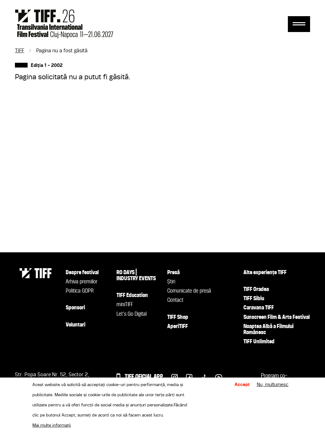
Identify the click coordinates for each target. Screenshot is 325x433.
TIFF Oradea (256, 289)
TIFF (19, 51)
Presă (173, 272)
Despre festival (82, 272)
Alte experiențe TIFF (265, 272)
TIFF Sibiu (253, 298)
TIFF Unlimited (259, 341)
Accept (242, 385)
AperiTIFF (177, 326)
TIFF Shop (177, 317)
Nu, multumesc (273, 385)
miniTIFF (124, 304)
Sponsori (75, 307)
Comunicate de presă (189, 291)
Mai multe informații (51, 425)
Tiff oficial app (144, 376)
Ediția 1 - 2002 (47, 66)
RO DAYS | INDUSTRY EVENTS (136, 275)
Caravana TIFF (258, 307)
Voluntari (75, 324)
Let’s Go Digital (131, 314)
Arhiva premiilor (81, 281)
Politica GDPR (80, 291)
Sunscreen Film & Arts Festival (276, 317)
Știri (171, 281)
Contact (175, 300)
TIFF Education (132, 295)
